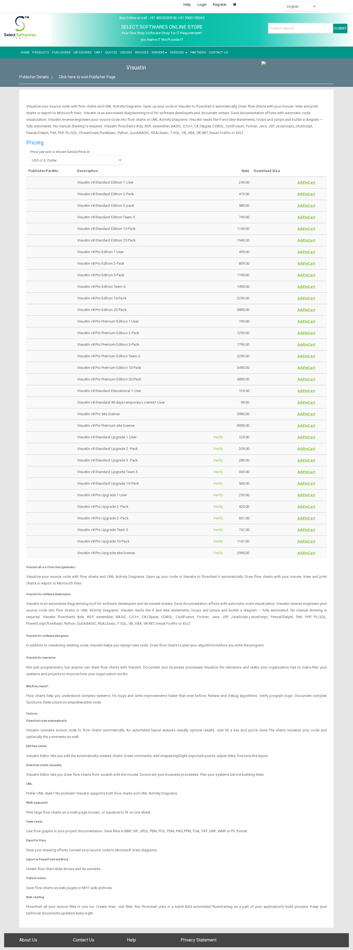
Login (202, 4)
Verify (218, 437)
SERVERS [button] (158, 52)
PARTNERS (198, 52)
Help (187, 4)
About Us (28, 940)
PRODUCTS (40, 52)
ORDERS (126, 52)
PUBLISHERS (61, 52)
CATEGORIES (82, 52)
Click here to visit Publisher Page (87, 77)
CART (98, 52)
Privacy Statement (198, 940)
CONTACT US (218, 52)
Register (219, 4)
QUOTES (111, 52)
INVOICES (142, 52)
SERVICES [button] (177, 52)
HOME (25, 52)
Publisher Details (34, 77)
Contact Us (83, 940)
